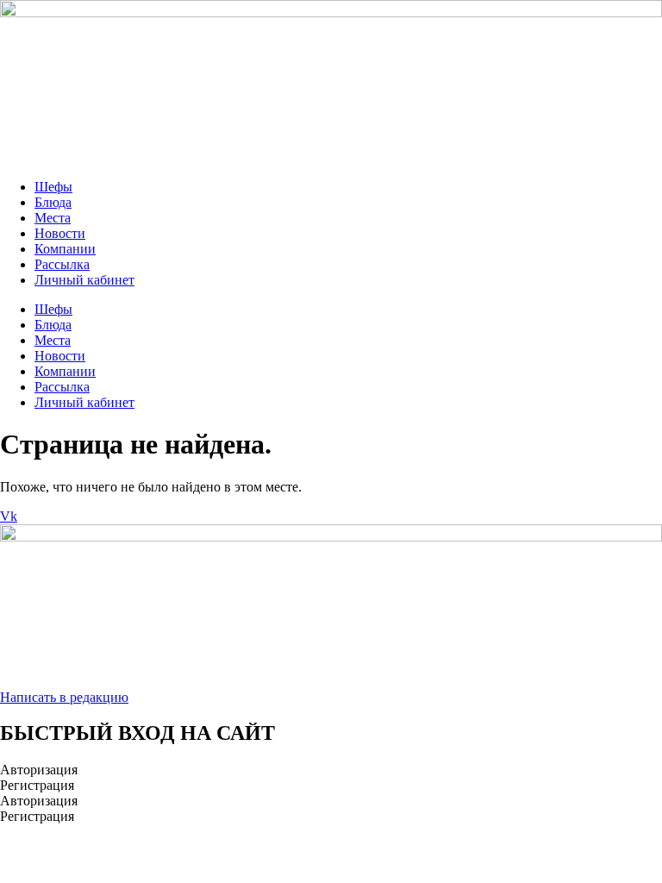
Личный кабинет (84, 279)
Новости (59, 233)
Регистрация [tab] (37, 785)
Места (52, 217)
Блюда (53, 202)
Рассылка (62, 264)
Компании (65, 248)
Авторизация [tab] (39, 769)
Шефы (53, 186)
